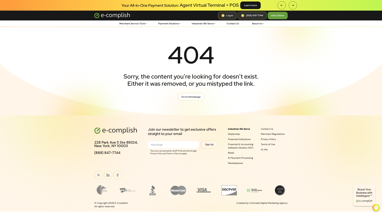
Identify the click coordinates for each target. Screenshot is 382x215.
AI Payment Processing (240, 157)
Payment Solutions (168, 23)
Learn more (250, 5)
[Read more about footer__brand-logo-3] (153, 190)
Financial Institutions (239, 139)
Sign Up (209, 144)
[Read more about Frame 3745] (102, 190)
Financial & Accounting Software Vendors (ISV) (240, 146)
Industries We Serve (203, 23)
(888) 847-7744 (107, 152)
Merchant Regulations (273, 134)
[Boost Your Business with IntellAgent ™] (376, 207)
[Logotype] (112, 15)
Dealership (234, 134)
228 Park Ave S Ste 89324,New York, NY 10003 (116, 144)
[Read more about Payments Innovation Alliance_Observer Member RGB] (254, 190)
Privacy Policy (268, 139)
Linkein (108, 175)
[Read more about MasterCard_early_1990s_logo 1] (178, 190)
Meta (117, 175)
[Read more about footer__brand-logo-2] (127, 190)
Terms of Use (268, 144)
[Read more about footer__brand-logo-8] (280, 190)
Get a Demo (277, 15)
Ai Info (264, 149)
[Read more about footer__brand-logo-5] (203, 190)
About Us (257, 23)
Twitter (98, 175)
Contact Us (233, 23)
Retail (231, 152)
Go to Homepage (191, 96)
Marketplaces (235, 163)
